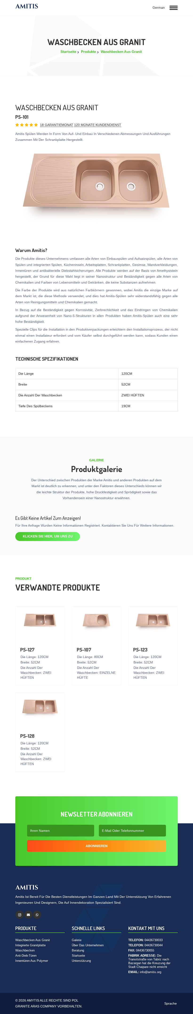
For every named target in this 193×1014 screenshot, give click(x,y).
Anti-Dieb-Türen (25, 955)
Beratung (78, 950)
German (158, 7)
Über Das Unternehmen (88, 945)
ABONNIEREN (97, 846)
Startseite (68, 52)
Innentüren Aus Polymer (31, 961)
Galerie (76, 940)
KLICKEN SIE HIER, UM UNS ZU (47, 536)
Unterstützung (81, 961)
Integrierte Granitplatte (30, 945)
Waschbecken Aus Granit (121, 52)
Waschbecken (25, 950)
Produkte (88, 52)
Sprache (170, 1003)
